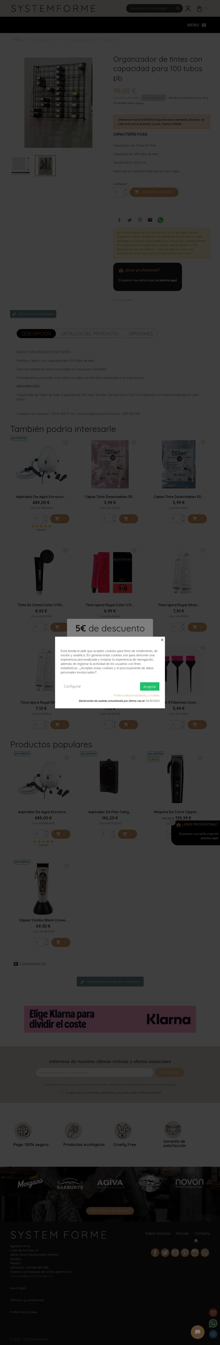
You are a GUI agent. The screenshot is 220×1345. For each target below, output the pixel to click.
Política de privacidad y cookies (136, 695)
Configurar (72, 686)
